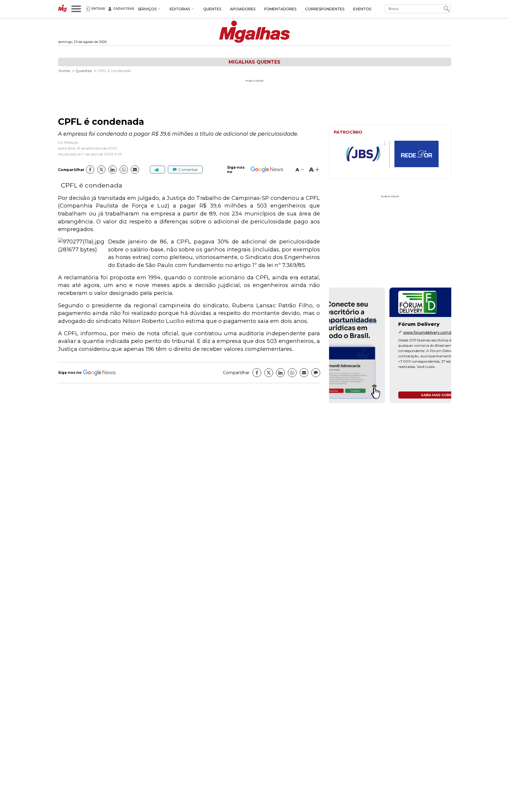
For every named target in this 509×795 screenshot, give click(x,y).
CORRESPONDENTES (324, 9)
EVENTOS (362, 9)
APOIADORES (242, 9)
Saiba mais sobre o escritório (390, 395)
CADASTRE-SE (428, 308)
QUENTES (212, 9)
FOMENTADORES (280, 9)
